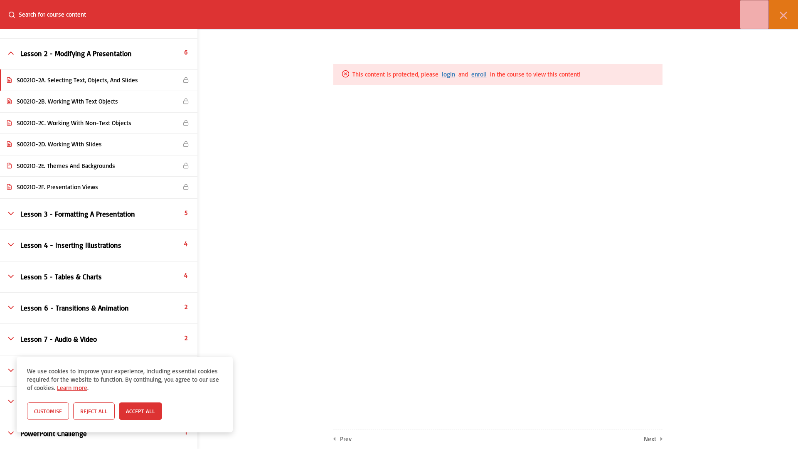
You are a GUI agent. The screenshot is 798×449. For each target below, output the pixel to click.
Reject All (94, 410)
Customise (48, 410)
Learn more (72, 388)
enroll (479, 74)
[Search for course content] (15, 14)
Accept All (140, 410)
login (448, 74)
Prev (346, 439)
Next (650, 439)
